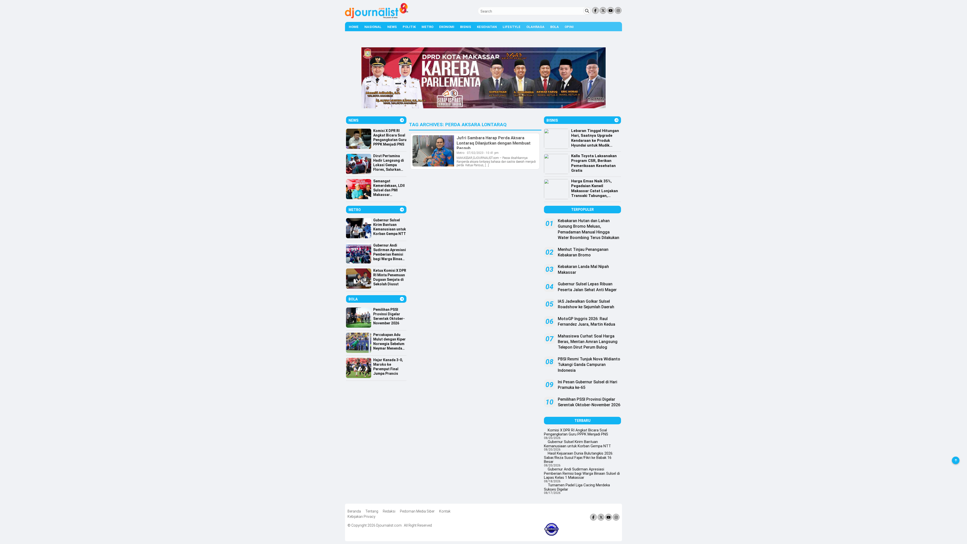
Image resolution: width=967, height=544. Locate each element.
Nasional (373, 27)
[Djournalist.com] (376, 17)
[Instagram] (618, 10)
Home (354, 27)
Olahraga (535, 27)
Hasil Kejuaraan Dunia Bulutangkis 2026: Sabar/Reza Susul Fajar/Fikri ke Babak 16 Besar (578, 457)
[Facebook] (595, 10)
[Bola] (402, 299)
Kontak (445, 511)
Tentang (371, 511)
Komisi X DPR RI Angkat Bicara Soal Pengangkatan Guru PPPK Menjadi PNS (576, 432)
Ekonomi (446, 27)
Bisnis (465, 27)
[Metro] (402, 209)
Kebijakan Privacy (361, 517)
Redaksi (389, 511)
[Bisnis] (616, 120)
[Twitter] (603, 10)
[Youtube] (610, 10)
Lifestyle (512, 27)
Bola (554, 27)
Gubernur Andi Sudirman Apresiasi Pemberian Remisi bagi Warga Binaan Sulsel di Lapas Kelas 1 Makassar (582, 473)
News (392, 27)
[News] (402, 120)
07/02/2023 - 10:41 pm (483, 153)
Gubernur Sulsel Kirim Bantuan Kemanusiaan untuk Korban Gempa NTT (577, 443)
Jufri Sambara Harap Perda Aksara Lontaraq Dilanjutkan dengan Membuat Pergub (494, 142)
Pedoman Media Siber (417, 511)
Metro (427, 27)
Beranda (354, 511)
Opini (569, 27)
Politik (409, 27)
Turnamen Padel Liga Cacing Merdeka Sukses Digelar (577, 487)
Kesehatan (487, 27)
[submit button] (587, 11)
